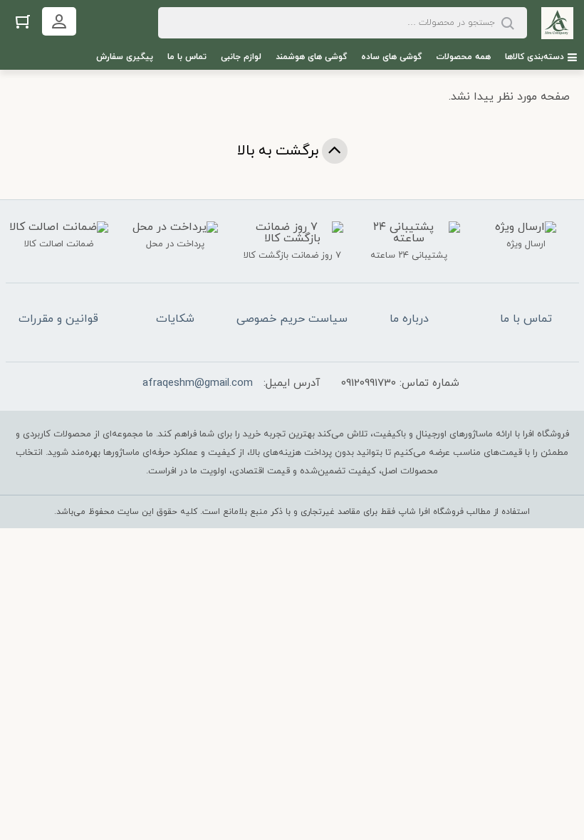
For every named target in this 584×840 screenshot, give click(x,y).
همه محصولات (463, 57)
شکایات (175, 319)
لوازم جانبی (241, 57)
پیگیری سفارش (124, 57)
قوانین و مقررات (58, 319)
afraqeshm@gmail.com (197, 383)
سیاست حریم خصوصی (292, 319)
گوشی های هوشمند (311, 57)
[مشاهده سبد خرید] (23, 21)
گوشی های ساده (391, 57)
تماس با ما (187, 57)
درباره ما (409, 319)
